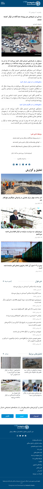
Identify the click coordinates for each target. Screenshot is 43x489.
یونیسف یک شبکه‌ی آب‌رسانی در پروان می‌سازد (27, 286)
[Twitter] (23, 435)
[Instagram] (17, 435)
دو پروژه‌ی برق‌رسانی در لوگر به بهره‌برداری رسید (32, 394)
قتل (26, 153)
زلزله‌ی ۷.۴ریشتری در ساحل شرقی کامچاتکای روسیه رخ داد (23, 315)
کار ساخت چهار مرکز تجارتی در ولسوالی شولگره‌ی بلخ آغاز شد (22, 199)
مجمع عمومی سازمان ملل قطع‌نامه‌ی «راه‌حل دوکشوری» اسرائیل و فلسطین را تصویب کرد (21, 339)
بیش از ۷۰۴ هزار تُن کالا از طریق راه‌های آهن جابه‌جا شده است (23, 267)
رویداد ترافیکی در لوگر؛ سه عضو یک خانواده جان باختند (33, 371)
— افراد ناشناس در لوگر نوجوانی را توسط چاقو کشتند (26, 146)
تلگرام (7, 416)
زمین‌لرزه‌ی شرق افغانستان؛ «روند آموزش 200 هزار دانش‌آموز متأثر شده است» (22, 301)
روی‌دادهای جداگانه (19, 153)
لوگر (12, 153)
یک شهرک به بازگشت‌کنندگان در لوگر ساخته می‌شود (12, 395)
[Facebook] (25, 435)
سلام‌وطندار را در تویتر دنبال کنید (31, 81)
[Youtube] (20, 435)
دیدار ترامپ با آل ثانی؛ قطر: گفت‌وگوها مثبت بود (26, 309)
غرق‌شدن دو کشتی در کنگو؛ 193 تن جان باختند (27, 331)
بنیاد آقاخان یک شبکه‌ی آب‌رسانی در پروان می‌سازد (26, 293)
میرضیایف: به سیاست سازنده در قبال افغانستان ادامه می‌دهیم (23, 233)
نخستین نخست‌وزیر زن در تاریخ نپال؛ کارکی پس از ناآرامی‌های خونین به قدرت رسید (22, 323)
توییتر (22, 416)
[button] (29, 164)
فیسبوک (36, 416)
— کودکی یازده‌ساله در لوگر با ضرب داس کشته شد (27, 142)
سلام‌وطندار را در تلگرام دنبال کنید (31, 104)
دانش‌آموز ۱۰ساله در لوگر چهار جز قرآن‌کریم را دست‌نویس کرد (12, 372)
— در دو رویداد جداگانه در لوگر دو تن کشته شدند (27, 138)
